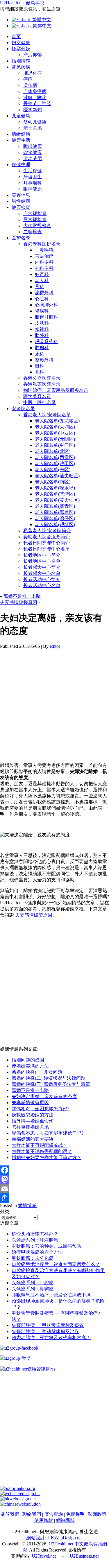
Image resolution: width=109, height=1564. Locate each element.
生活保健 (32, 170)
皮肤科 (42, 323)
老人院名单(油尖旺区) (57, 475)
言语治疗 (44, 256)
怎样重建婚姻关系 (30, 1126)
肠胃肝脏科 (46, 317)
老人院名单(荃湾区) (55, 494)
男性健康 (21, 201)
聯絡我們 (31, 1514)
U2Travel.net (44, 1556)
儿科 (39, 372)
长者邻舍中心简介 (41, 567)
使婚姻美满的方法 (30, 1065)
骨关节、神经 (37, 103)
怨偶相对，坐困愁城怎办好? (40, 1108)
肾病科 (42, 311)
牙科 (39, 353)
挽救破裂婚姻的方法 (32, 1114)
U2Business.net (84, 1556)
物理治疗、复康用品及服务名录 (55, 390)
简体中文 (41, 25)
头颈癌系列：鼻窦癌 (32, 1288)
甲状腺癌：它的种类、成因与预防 (46, 1246)
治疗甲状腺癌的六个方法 (37, 1252)
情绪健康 (21, 134)
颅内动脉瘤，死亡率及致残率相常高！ (51, 1337)
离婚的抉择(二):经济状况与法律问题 (48, 1078)
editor (55, 646)
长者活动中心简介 (41, 579)
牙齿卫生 (32, 176)
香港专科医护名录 (41, 243)
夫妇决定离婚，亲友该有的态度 (44, 1096)
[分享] (54, 1198)
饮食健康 (32, 152)
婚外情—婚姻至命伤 (32, 1120)
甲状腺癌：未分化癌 (32, 1258)
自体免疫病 (35, 91)
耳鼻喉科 (32, 182)
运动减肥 (32, 158)
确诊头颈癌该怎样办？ (35, 1233)
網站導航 (65, 1520)
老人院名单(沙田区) (55, 463)
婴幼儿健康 (35, 121)
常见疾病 (21, 66)
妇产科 (42, 274)
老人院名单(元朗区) (55, 439)
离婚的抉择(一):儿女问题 (37, 1072)
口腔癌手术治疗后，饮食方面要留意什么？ (56, 1264)
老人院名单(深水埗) (55, 487)
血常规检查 (35, 213)
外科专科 (44, 268)
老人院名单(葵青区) (55, 506)
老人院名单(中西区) (55, 433)
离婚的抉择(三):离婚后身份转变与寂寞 (51, 1084)
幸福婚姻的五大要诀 (32, 1139)
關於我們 (10, 1514)
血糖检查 (32, 231)
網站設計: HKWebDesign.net (54, 1537)
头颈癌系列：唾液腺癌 (35, 1239)
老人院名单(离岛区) (55, 512)
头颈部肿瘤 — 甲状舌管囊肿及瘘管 (48, 1325)
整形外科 (44, 359)
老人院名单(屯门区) (55, 445)
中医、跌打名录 (39, 402)
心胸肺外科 (46, 304)
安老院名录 (23, 408)
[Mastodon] (54, 1179)
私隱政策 (97, 1514)
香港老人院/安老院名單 (47, 414)
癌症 (28, 79)
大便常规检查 (37, 225)
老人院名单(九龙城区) (57, 420)
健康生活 (21, 140)
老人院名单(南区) (52, 481)
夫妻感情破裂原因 (18, 602)
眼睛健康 (32, 188)
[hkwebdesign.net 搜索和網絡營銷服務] (18, 1498)
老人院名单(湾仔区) (55, 518)
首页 (16, 36)
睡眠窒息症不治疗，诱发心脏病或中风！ (53, 1294)
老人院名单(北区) (52, 451)
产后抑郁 (32, 54)
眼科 (39, 365)
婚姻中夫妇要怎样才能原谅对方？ (46, 1157)
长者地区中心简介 (41, 555)
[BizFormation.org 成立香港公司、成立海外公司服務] (17, 1488)
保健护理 (21, 164)
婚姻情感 (21, 60)
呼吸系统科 (46, 341)
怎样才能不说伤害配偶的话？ (42, 1151)
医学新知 (32, 109)
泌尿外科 (44, 292)
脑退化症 (32, 73)
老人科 (42, 280)
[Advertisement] (54, 703)
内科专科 (44, 262)
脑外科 (42, 335)
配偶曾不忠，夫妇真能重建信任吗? (47, 1133)
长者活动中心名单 (41, 585)
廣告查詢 (53, 1514)
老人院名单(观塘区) (55, 524)
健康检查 (21, 207)
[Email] (54, 1188)
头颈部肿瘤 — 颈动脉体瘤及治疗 (45, 1331)
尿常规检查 (35, 219)
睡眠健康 (32, 146)
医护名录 (21, 237)
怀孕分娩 (21, 48)
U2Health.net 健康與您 (22, 2)
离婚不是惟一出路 (22, 596)
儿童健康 (21, 115)
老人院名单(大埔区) (55, 426)
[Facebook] (54, 1170)
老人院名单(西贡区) (55, 457)
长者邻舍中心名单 (41, 573)
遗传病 (30, 85)
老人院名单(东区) (52, 469)
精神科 (42, 329)
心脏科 (42, 298)
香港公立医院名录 (41, 378)
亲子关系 (32, 127)
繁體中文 (40, 19)
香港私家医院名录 (41, 384)
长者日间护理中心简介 (46, 542)
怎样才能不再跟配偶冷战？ (39, 1145)
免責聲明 (75, 1514)
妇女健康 (21, 42)
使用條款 (43, 1520)
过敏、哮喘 (35, 97)
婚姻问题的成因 (28, 1059)
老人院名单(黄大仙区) (57, 500)
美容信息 (21, 195)
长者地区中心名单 (41, 561)
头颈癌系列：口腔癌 (32, 1282)
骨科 (39, 286)
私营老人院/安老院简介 (47, 530)
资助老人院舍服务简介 (46, 536)
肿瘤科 (42, 347)
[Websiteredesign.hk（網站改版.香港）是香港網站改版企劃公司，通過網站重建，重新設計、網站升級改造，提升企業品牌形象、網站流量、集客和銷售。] (20, 1493)
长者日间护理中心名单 (46, 548)
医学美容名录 (37, 396)
